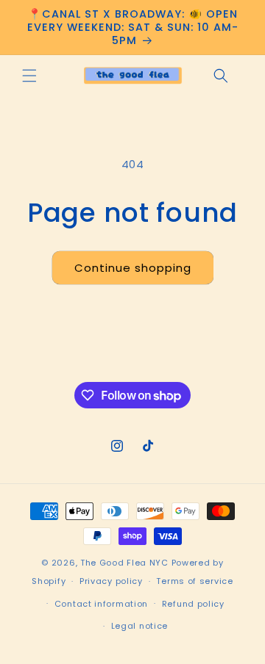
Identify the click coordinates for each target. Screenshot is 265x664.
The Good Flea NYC (124, 563)
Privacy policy (111, 581)
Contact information (101, 604)
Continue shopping (132, 267)
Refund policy (193, 604)
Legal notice (139, 626)
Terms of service (194, 581)
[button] (29, 75)
